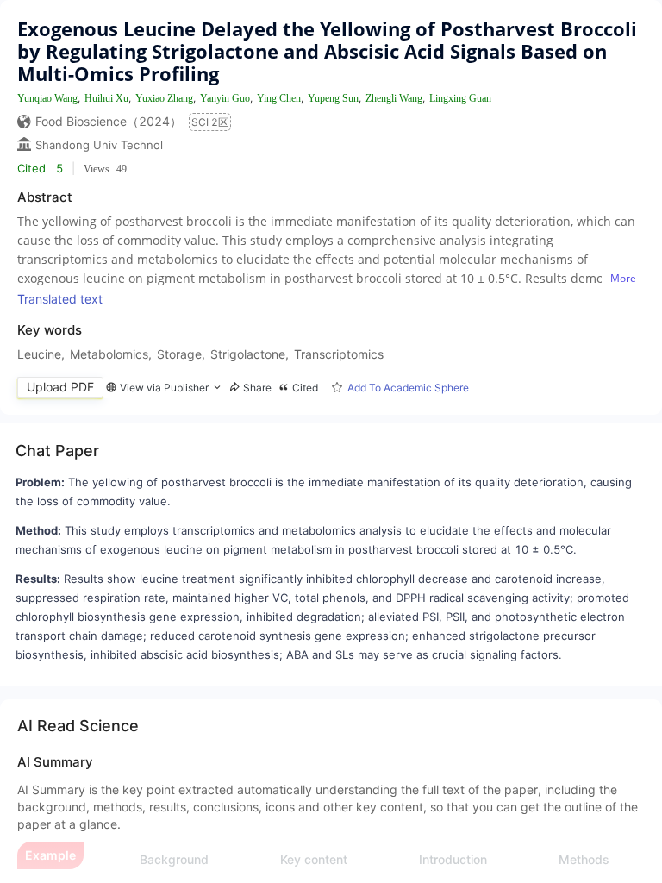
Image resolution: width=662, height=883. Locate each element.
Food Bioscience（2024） (108, 121)
